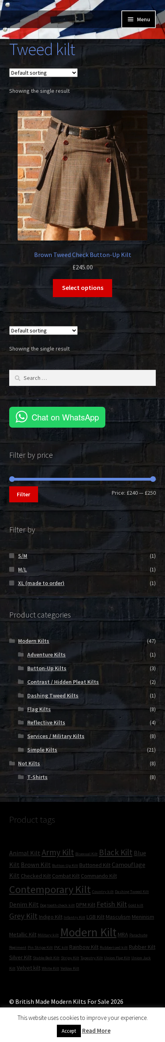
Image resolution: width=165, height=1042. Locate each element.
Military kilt (48, 935)
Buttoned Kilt (95, 865)
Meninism (143, 916)
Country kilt (103, 891)
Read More (96, 1030)
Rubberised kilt (114, 947)
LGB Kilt (96, 916)
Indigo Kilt (50, 916)
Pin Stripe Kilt (40, 947)
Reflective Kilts (46, 722)
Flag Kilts (39, 709)
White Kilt (50, 968)
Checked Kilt (36, 875)
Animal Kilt (24, 853)
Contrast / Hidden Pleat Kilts (63, 681)
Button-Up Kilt (65, 865)
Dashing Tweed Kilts (52, 695)
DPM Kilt (85, 904)
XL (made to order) (41, 583)
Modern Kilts (33, 640)
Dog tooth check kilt (57, 905)
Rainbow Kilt (84, 946)
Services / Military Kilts (56, 736)
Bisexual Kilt (86, 853)
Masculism (118, 916)
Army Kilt (58, 852)
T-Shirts (37, 777)
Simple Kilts (42, 749)
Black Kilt (116, 852)
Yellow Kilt (69, 968)
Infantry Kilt (74, 917)
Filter (23, 494)
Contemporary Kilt (50, 889)
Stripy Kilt (70, 957)
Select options (82, 287)
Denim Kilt (24, 904)
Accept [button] (69, 1031)
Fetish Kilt (112, 904)
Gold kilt (135, 905)
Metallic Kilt (22, 934)
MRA (123, 934)
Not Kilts (29, 763)
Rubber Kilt (142, 946)
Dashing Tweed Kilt (132, 891)
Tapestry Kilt (91, 957)
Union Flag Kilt (117, 957)
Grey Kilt (23, 916)
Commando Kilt (99, 875)
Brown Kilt (36, 865)
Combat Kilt (66, 875)
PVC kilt (61, 947)
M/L (22, 569)
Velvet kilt (28, 967)
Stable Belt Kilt (46, 957)
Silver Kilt (20, 957)
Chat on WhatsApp (65, 417)
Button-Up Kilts (46, 668)
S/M (22, 555)
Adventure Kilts (46, 654)
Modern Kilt (88, 932)
